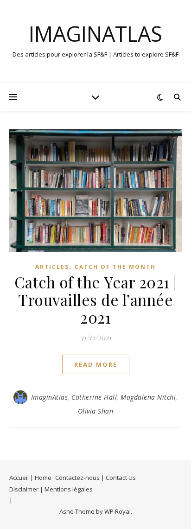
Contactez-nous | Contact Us (95, 477)
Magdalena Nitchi (148, 397)
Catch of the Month (115, 267)
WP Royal (117, 511)
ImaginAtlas (95, 33)
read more (95, 364)
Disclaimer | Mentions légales (51, 489)
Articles (52, 267)
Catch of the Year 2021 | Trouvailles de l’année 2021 (95, 299)
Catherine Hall (94, 397)
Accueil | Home (30, 477)
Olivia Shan (96, 411)
